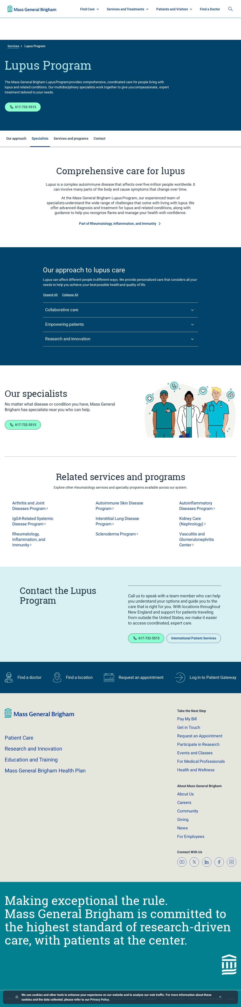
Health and (195, 770)
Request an (199, 736)
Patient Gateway (181, 9)
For (190, 836)
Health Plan (15, 9)
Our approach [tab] (16, 138)
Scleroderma (116, 534)
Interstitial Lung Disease (117, 521)
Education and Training (81, 9)
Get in (188, 727)
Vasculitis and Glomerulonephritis (196, 539)
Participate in (198, 744)
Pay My (187, 719)
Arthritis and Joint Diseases (29, 506)
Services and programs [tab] (71, 138)
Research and (33, 749)
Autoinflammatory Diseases (196, 506)
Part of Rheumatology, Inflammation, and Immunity (117, 224)
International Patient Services (193, 638)
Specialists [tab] (40, 138)
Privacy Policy (99, 999)
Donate (205, 9)
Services (13, 46)
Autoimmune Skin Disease (119, 506)
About (185, 794)
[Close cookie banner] (220, 997)
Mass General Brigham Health (45, 771)
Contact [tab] (99, 138)
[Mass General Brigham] (39, 717)
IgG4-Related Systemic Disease (32, 521)
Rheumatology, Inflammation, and (28, 539)
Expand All (50, 295)
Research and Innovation (47, 9)
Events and (195, 753)
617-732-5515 (25, 107)
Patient (19, 738)
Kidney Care (191, 521)
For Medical (201, 761)
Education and (31, 760)
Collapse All (70, 295)
